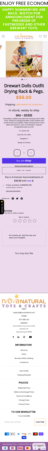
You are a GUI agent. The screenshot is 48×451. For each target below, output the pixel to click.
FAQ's (24, 354)
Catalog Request (24, 375)
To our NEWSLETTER (23, 412)
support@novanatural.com (24, 312)
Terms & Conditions (24, 396)
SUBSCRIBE (40, 422)
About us (24, 350)
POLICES (23, 382)
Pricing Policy (24, 400)
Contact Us (24, 362)
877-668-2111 (24, 319)
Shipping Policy (24, 388)
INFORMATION (23, 345)
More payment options (24, 166)
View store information (13, 191)
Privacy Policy (24, 404)
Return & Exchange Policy (24, 392)
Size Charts (24, 371)
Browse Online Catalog (24, 358)
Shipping (10, 104)
